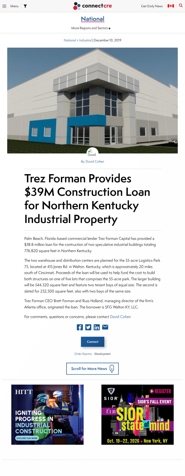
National (70, 40)
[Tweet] (88, 328)
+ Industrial (84, 40)
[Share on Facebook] (80, 328)
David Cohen (120, 316)
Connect (92, 342)
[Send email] (105, 328)
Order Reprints (83, 353)
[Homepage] (92, 6)
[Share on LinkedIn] (97, 328)
